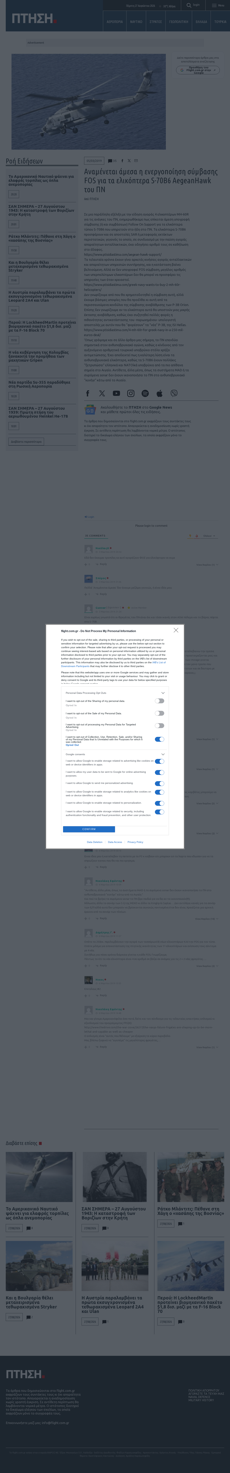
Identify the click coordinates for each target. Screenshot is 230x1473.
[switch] (159, 700)
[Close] (177, 631)
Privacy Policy (135, 842)
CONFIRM (89, 829)
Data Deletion (94, 842)
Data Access (115, 842)
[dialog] (115, 736)
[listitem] (115, 693)
